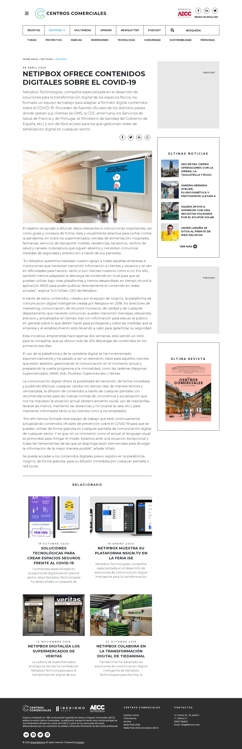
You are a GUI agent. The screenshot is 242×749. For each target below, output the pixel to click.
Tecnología (126, 40)
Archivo (61, 59)
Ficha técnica (130, 718)
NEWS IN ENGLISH (206, 17)
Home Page (30, 59)
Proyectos (54, 40)
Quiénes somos (131, 715)
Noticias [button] (55, 30)
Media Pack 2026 (132, 725)
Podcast (154, 30)
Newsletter (130, 30)
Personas (208, 40)
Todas (31, 40)
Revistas (33, 30)
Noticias (47, 59)
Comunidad (152, 40)
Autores (127, 721)
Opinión (106, 30)
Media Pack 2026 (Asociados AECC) (141, 728)
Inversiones (99, 40)
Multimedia (82, 30)
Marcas (76, 40)
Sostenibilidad (181, 40)
